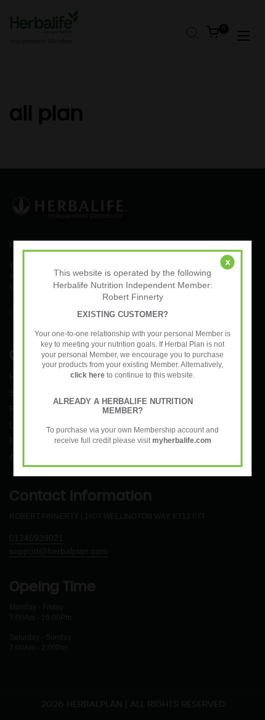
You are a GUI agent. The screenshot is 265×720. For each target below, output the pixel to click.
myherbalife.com (181, 440)
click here (87, 375)
